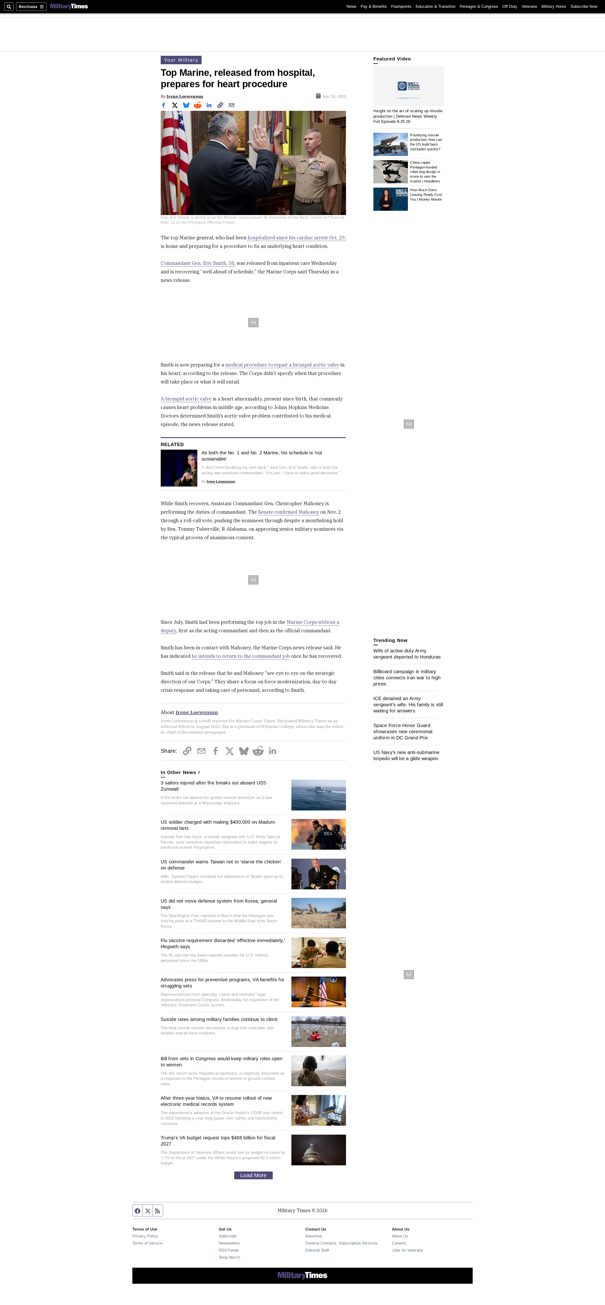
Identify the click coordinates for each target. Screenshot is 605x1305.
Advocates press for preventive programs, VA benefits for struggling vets (222, 982)
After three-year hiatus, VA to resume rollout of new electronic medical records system (216, 1101)
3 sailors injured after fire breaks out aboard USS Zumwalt (213, 786)
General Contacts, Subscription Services (341, 1243)
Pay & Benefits (374, 6)
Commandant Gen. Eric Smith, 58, (198, 263)
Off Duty (509, 6)
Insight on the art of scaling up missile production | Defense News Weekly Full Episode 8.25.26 (408, 116)
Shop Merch (229, 1257)
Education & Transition (435, 6)
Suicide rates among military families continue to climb (219, 1019)
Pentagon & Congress (479, 6)
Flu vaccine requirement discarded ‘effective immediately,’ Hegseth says (223, 943)
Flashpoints (401, 6)
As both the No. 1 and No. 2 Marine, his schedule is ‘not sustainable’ (262, 455)
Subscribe (228, 1236)
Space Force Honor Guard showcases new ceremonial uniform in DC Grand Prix (402, 731)
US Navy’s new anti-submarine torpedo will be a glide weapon (406, 755)
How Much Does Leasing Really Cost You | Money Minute (426, 194)
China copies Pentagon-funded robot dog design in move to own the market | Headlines (425, 171)
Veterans (529, 6)
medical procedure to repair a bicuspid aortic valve (282, 365)
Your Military (181, 60)
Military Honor (553, 6)
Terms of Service (147, 1243)
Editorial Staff (317, 1250)
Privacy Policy (145, 1236)
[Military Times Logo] (69, 6)
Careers (399, 1243)
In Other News (178, 772)
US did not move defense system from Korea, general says (219, 904)
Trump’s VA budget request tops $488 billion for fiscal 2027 (218, 1140)
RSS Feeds (229, 1250)
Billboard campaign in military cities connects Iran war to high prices (407, 677)
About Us (400, 1236)
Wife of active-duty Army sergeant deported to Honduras (407, 653)
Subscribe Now (583, 6)
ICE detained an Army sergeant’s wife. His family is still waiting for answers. (408, 704)
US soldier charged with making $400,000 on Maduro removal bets (218, 825)
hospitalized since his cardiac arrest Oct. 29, (296, 237)
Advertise (313, 1236)
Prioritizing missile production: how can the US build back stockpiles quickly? (426, 142)
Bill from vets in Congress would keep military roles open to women (221, 1061)
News (351, 6)
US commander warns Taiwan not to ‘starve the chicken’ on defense (221, 864)
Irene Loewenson (185, 96)
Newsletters (229, 1243)
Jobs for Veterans (407, 1250)
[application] (408, 86)
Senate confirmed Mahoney (288, 512)
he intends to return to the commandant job (241, 656)
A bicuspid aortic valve (186, 399)
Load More (253, 1175)
